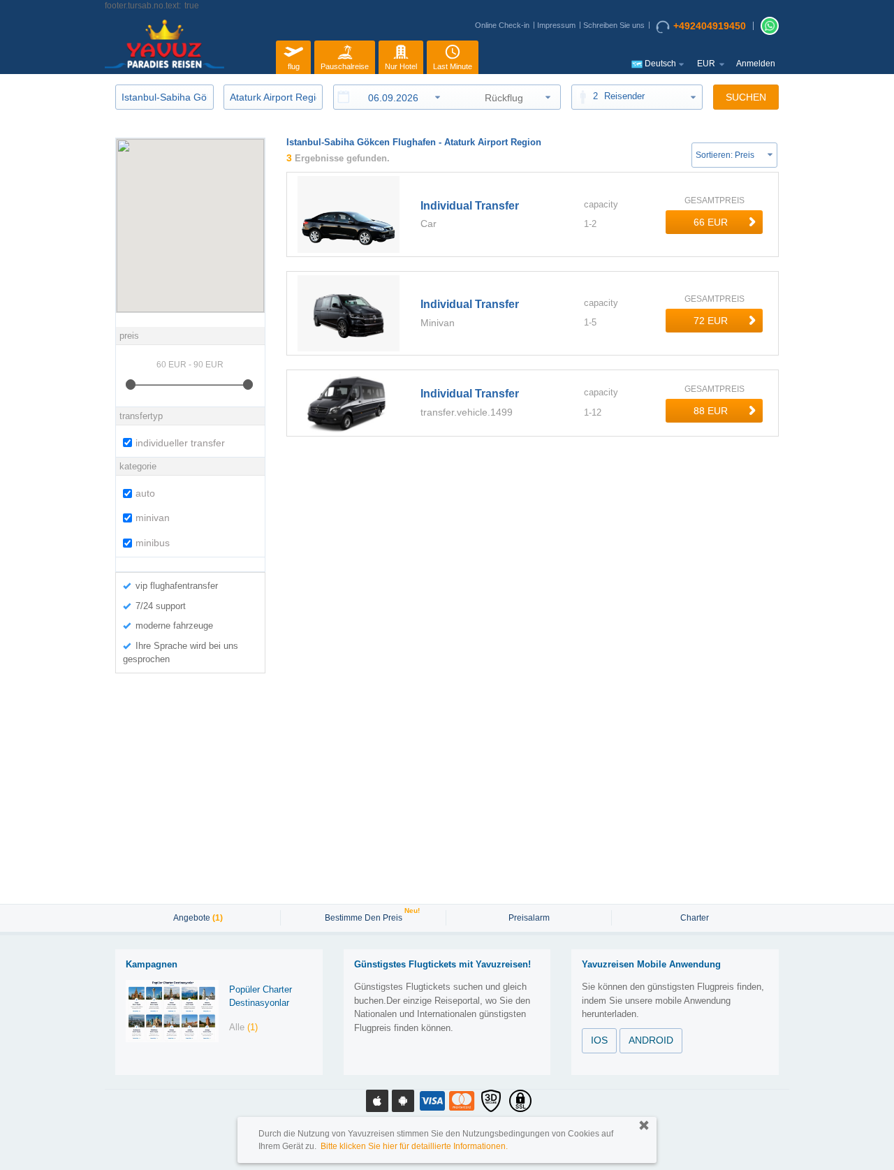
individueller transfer (180, 442)
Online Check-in (502, 25)
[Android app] (403, 1101)
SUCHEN (746, 97)
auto (145, 493)
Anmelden (755, 63)
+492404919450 (709, 25)
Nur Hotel (401, 66)
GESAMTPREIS (714, 200)
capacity (601, 204)
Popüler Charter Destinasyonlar (260, 996)
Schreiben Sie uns (614, 25)
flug (294, 66)
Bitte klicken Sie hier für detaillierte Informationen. (414, 1146)
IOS (599, 1040)
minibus (152, 542)
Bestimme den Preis (365, 916)
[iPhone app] (377, 1101)
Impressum (556, 25)
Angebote (198, 918)
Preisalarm (529, 918)
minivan (152, 517)
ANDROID (651, 1040)
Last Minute (452, 66)
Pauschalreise (345, 66)
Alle (243, 1027)
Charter (694, 918)
